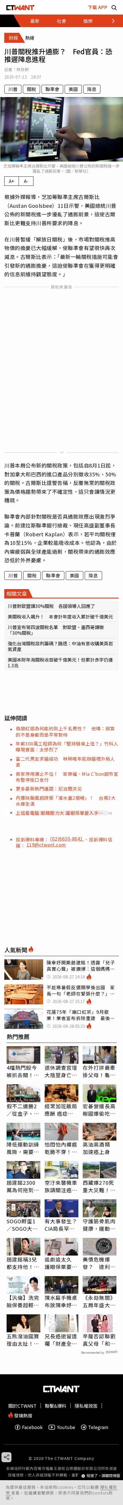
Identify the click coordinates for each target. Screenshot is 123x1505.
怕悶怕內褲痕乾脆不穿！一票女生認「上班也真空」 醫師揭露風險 (61, 1148)
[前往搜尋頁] (114, 7)
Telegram (98, 1427)
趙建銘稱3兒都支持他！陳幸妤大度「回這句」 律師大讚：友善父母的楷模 (23, 1263)
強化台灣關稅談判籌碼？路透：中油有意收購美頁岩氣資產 (60, 646)
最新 (34, 20)
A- (26, 181)
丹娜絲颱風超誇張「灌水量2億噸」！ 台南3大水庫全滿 (66, 800)
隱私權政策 (86, 1405)
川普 (12, 89)
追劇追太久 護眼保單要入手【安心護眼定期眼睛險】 (61, 1263)
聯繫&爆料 (55, 1405)
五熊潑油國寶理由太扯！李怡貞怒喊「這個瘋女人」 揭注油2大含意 (23, 1339)
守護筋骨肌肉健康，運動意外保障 (99, 1224)
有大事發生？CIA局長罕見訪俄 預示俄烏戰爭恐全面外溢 (61, 1224)
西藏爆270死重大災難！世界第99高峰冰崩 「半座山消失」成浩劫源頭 (99, 1186)
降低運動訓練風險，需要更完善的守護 (23, 1148)
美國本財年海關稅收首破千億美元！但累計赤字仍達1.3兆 (60, 662)
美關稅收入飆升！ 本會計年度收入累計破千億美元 (60, 616)
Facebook (32, 1427)
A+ (11, 181)
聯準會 (52, 89)
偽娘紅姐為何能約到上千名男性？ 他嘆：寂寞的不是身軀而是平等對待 (65, 731)
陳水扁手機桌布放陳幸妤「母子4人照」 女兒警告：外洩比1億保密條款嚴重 (61, 1301)
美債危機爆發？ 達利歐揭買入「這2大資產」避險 (99, 1263)
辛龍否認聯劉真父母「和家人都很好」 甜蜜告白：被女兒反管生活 (99, 1339)
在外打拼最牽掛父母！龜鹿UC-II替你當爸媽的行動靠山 (99, 1071)
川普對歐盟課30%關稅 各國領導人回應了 (51, 606)
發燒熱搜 (22, 1415)
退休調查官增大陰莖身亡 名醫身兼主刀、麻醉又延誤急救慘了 (61, 1071)
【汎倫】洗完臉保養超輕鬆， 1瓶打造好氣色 (23, 1301)
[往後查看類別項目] (110, 21)
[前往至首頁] (20, 7)
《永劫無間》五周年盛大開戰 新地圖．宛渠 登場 (99, 1301)
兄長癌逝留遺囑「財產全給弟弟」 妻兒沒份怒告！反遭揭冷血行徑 (61, 1339)
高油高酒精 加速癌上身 (96, 1148)
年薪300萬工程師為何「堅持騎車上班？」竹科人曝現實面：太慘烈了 (67, 746)
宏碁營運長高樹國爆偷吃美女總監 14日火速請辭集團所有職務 (99, 1109)
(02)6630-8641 (67, 838)
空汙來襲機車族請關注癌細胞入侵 (61, 1186)
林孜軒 (23, 69)
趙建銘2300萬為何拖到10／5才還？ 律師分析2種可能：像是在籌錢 (23, 1186)
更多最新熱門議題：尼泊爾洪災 (49, 788)
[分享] (6, 1457)
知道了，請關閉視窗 (103, 1475)
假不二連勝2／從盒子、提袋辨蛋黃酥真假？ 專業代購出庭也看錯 (23, 1109)
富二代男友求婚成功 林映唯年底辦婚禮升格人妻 (65, 761)
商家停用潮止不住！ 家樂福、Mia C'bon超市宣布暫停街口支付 (67, 776)
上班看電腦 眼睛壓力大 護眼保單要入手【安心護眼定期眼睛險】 (57, 812)
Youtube (66, 1427)
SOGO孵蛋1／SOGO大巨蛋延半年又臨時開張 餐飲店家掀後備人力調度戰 (23, 1224)
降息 (91, 89)
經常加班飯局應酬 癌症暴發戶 (61, 1109)
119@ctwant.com (46, 844)
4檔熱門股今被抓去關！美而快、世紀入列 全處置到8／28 (23, 1071)
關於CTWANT (22, 1405)
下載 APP (97, 7)
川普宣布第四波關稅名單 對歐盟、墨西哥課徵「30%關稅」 (56, 630)
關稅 (31, 89)
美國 (73, 89)
